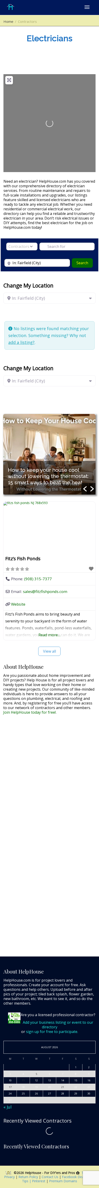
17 (10, 1087)
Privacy (10, 1177)
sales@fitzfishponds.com (45, 591)
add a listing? (21, 342)
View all (49, 651)
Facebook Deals (74, 1177)
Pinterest (38, 1181)
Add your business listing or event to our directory (58, 1025)
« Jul (7, 1107)
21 (62, 1087)
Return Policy (28, 1177)
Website (18, 604)
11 (23, 1080)
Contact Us (50, 1177)
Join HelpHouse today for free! (29, 712)
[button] (85, 489)
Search (84, 262)
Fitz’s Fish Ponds (23, 558)
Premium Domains (63, 1181)
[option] (49, 454)
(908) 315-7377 (38, 578)
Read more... (49, 634)
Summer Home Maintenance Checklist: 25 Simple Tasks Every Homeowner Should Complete (47, 476)
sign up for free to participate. (52, 1031)
